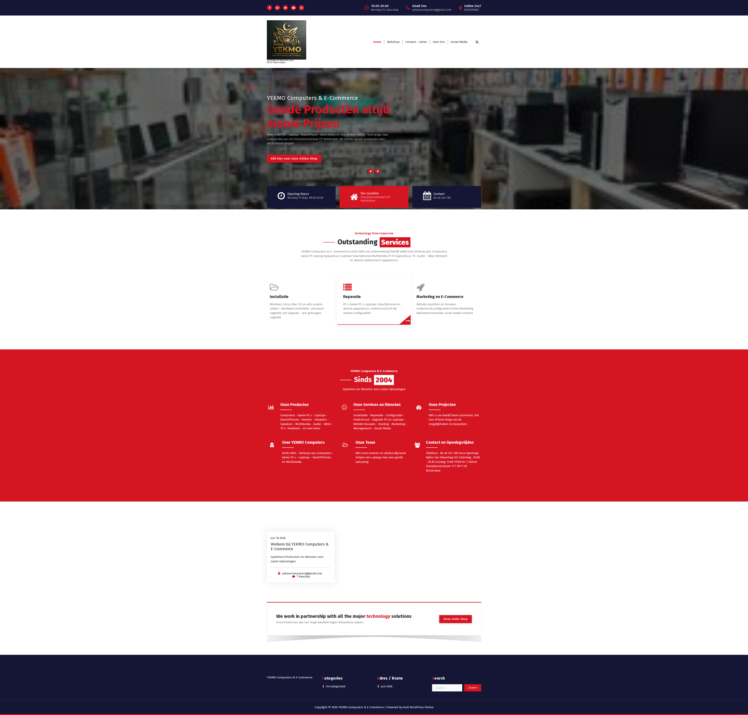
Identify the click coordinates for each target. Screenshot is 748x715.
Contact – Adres (416, 42)
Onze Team (365, 442)
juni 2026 (387, 686)
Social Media (459, 42)
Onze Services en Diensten (376, 404)
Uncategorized (336, 686)
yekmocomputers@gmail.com (302, 573)
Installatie (279, 296)
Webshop (393, 42)
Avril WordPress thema (418, 707)
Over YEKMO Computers (303, 442)
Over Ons (439, 42)
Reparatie (352, 296)
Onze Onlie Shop (455, 619)
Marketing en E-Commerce (439, 296)
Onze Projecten (442, 404)
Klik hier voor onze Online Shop (294, 158)
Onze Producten (294, 404)
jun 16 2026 (278, 538)
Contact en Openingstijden (450, 442)
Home (377, 42)
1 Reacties (303, 576)
